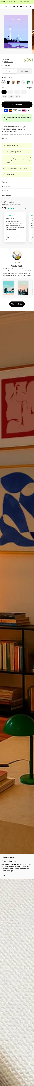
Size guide (29, 88)
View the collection (17, 304)
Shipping (4, 182)
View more (5, 138)
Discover (4, 875)
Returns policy (6, 186)
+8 (28, 111)
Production (5, 190)
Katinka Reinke (8, 62)
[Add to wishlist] (26, 60)
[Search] (6, 6)
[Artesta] (17, 6)
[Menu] (2, 6)
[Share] (30, 60)
